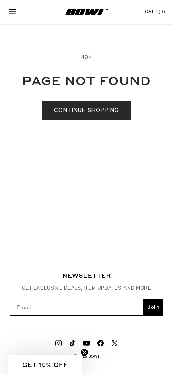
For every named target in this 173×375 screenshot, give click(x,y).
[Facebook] (101, 343)
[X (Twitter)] (115, 343)
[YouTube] (86, 343)
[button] (45, 365)
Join (153, 307)
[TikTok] (72, 343)
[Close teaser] (84, 352)
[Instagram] (58, 343)
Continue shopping (86, 111)
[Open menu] (13, 12)
